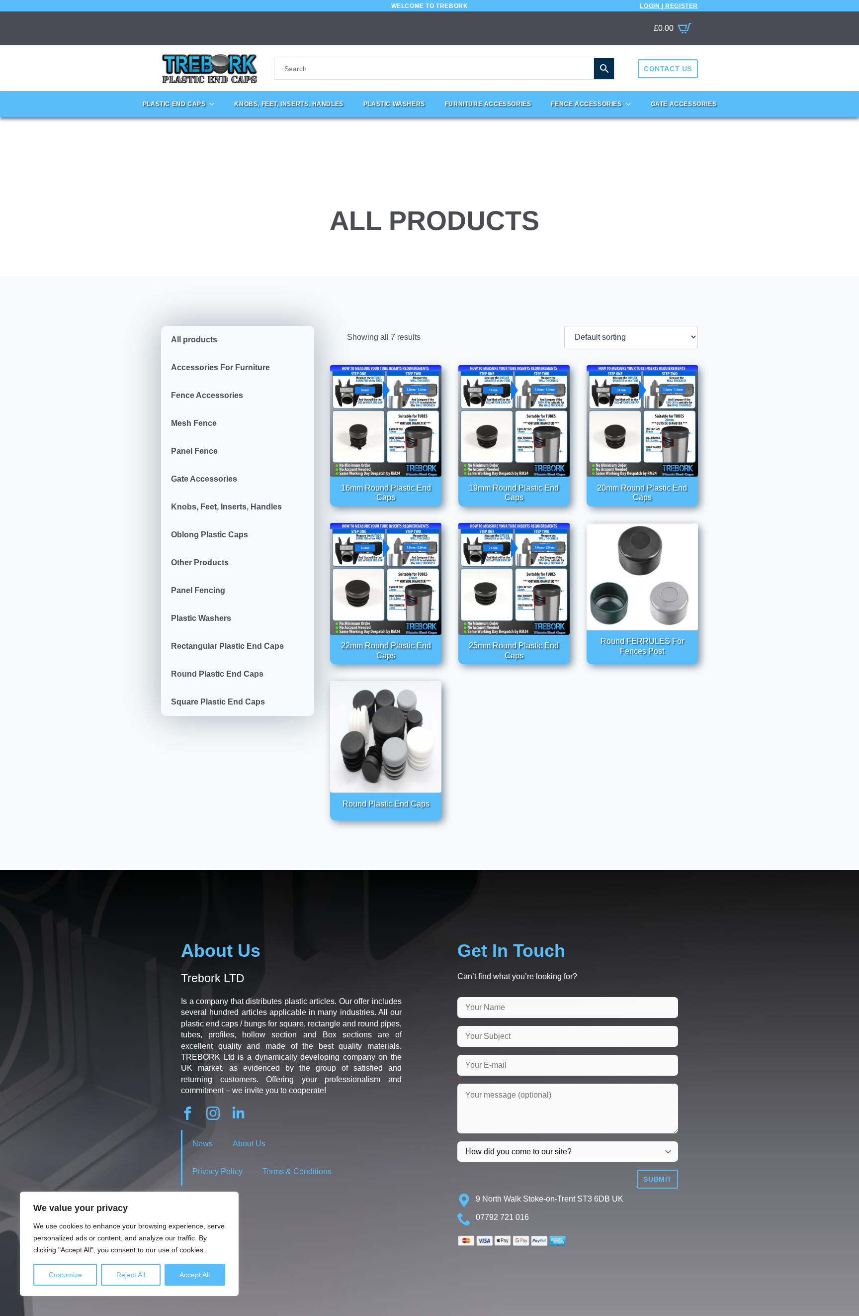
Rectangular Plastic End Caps (227, 646)
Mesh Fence (194, 423)
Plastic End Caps (174, 104)
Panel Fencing (198, 590)
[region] (129, 1244)
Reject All (130, 1275)
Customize (65, 1275)
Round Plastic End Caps (217, 674)
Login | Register (669, 5)
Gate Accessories (684, 104)
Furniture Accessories (488, 104)
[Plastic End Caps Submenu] (214, 104)
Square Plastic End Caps (218, 702)
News (202, 1143)
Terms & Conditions (297, 1171)
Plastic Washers (394, 104)
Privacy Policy (217, 1171)
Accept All (194, 1275)
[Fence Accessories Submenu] (631, 104)
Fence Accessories (586, 104)
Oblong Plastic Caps (209, 534)
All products (194, 339)
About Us (249, 1143)
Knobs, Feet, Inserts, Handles (288, 104)
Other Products (200, 562)
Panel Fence (194, 451)
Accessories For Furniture (220, 367)
